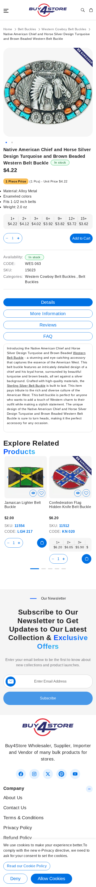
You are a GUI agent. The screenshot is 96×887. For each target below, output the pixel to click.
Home (8, 29)
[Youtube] (75, 774)
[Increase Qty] (19, 238)
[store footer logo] (48, 734)
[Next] (89, 474)
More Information (48, 313)
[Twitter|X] (48, 774)
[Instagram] (34, 774)
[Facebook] (21, 774)
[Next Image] (43, 477)
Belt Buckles (27, 29)
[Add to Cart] (42, 543)
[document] (48, 863)
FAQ (47, 336)
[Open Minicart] (91, 10)
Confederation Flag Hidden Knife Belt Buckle (70, 505)
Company (13, 788)
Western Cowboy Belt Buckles (64, 29)
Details (48, 302)
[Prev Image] (7, 477)
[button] (6, 142)
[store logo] (48, 10)
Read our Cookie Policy (27, 866)
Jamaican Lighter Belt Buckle (22, 505)
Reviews (48, 324)
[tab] (48, 302)
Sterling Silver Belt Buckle (26, 385)
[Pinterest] (61, 774)
